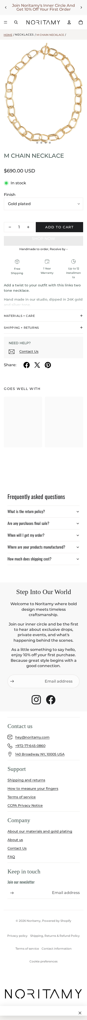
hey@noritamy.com (32, 737)
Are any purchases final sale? (28, 523)
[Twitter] (37, 365)
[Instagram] (36, 700)
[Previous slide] (6, 7)
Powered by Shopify (56, 921)
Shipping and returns (26, 780)
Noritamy (34, 921)
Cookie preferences (43, 961)
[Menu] (5, 22)
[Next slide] (81, 7)
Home (8, 35)
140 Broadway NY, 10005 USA (40, 754)
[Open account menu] (69, 22)
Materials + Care (19, 316)
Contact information (57, 948)
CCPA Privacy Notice (25, 805)
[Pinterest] (48, 365)
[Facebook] (26, 365)
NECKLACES (24, 34)
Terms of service (21, 797)
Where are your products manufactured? (36, 547)
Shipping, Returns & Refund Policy (55, 936)
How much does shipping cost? (29, 559)
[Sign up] (12, 681)
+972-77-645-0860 (30, 746)
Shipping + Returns (21, 327)
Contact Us (28, 351)
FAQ (11, 857)
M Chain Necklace (50, 35)
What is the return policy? (26, 511)
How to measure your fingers (32, 788)
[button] (43, 239)
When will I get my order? (25, 535)
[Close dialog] (80, 1013)
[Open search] (16, 22)
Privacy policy (17, 936)
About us (15, 840)
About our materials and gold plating (39, 831)
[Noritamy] (43, 22)
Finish (9, 194)
